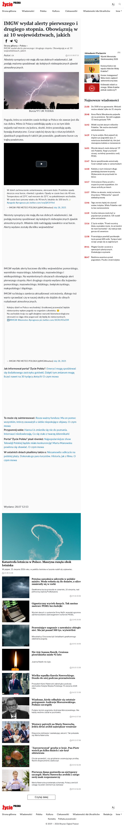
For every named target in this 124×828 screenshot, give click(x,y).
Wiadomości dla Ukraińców (96, 11)
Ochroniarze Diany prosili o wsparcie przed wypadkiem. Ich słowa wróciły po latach (104, 184)
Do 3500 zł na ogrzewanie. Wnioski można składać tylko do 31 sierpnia (106, 108)
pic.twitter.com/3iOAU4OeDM (54, 320)
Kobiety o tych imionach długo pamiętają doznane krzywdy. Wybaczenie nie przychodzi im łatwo (104, 173)
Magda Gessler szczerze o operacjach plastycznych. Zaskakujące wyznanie (102, 249)
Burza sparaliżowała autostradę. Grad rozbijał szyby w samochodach (106, 162)
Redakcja (107, 814)
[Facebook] (6, 41)
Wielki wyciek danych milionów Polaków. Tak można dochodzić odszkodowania (104, 127)
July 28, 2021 (59, 208)
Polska (43, 11)
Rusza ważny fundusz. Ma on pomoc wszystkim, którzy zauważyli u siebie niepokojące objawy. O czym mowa (40, 422)
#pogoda (11, 203)
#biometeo (23, 320)
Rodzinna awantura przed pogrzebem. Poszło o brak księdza (105, 258)
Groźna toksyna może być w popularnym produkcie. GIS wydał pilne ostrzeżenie (105, 215)
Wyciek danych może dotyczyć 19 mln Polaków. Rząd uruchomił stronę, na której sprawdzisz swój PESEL (105, 152)
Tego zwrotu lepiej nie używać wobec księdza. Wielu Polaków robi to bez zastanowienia (106, 205)
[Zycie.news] (11, 4)
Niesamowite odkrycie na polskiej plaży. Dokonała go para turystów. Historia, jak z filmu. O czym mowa (40, 456)
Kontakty (52, 819)
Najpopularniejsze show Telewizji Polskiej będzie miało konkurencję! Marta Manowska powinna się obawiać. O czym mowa (38, 443)
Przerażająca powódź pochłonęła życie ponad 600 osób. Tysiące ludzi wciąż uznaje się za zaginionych (106, 239)
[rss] (112, 4)
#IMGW (13, 320)
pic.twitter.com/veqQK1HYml (40, 203)
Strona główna (9, 11)
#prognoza (21, 203)
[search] (120, 4)
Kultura (55, 11)
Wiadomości (28, 11)
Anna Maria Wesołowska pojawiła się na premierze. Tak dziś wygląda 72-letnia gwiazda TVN (105, 117)
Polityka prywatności (67, 819)
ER (13, 56)
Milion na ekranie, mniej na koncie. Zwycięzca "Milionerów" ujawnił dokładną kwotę (105, 195)
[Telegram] (11, 41)
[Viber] (16, 41)
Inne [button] (118, 11)
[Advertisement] (41, 247)
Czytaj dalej (41, 797)
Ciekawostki (71, 11)
